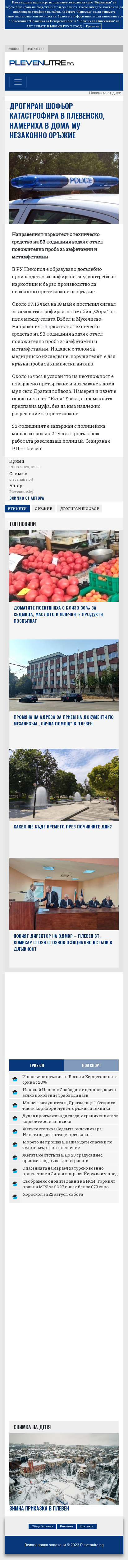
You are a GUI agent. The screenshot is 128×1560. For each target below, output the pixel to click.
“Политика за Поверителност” (51, 21)
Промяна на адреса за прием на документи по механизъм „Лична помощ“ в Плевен (64, 720)
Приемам (92, 26)
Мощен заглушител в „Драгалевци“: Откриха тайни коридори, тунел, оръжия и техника (68, 1105)
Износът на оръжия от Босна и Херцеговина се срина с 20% (69, 1079)
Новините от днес (105, 93)
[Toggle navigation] (18, 82)
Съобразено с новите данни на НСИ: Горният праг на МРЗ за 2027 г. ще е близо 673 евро (68, 1184)
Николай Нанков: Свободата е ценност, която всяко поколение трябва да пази (69, 1092)
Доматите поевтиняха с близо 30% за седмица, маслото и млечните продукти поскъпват (58, 614)
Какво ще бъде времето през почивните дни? (63, 826)
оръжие (43, 508)
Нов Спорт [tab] (91, 1065)
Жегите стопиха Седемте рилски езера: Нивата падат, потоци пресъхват (62, 1131)
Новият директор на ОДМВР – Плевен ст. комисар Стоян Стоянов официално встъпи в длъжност (63, 942)
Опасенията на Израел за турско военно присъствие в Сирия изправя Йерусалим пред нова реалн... (70, 1173)
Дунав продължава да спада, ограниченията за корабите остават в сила (70, 1118)
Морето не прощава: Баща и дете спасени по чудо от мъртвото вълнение (67, 1144)
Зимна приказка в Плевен (39, 1508)
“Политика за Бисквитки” (96, 21)
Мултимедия (35, 48)
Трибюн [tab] (37, 1065)
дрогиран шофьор (79, 508)
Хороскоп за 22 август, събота (52, 1194)
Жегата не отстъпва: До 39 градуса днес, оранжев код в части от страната (62, 1157)
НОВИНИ (14, 48)
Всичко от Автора (26, 498)
